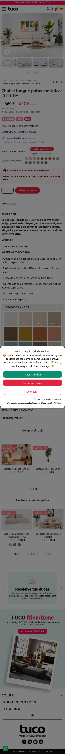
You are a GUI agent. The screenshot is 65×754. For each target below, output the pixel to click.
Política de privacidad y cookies (48, 399)
